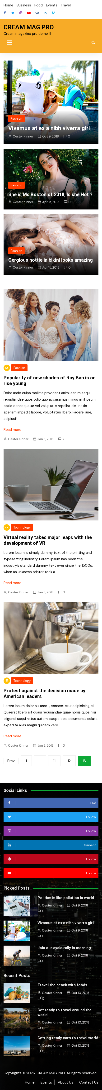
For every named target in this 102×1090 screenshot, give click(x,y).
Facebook (4, 12)
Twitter (12, 12)
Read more (12, 429)
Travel (66, 5)
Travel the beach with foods (62, 985)
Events (51, 5)
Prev (11, 761)
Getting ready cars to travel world (67, 1038)
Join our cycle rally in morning (64, 948)
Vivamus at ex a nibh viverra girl (49, 128)
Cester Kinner (23, 136)
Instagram (20, 12)
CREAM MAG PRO (29, 27)
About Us (65, 1082)
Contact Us (88, 1082)
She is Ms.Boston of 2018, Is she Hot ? (50, 194)
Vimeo (53, 12)
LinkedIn (45, 12)
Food (38, 5)
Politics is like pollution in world (65, 898)
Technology (22, 527)
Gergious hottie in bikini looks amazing (50, 260)
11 (54, 761)
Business (24, 5)
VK (37, 12)
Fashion (16, 119)
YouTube (28, 12)
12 (69, 761)
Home (8, 5)
